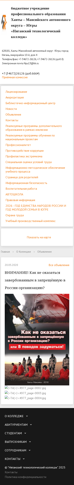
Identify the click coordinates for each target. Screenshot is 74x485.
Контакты (12, 120)
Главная (5, 251)
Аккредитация (15, 97)
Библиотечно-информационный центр (30, 103)
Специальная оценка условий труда (29, 162)
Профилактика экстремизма (24, 156)
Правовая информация (20, 200)
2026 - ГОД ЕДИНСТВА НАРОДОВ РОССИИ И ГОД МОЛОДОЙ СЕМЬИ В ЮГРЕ (36, 207)
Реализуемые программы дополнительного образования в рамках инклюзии (34, 128)
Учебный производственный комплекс (31, 221)
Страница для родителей (22, 177)
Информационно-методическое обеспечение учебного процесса (35, 169)
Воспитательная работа (21, 188)
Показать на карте (39, 237)
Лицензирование (16, 92)
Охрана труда (15, 215)
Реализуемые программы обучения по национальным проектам (30, 137)
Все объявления (59, 265)
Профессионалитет (18, 145)
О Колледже (23, 251)
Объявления (13, 114)
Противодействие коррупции (25, 150)
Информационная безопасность (26, 183)
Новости (11, 109)
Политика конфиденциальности (25, 477)
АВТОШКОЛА (14, 194)
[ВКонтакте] (7, 481)
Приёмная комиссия (15, 77)
